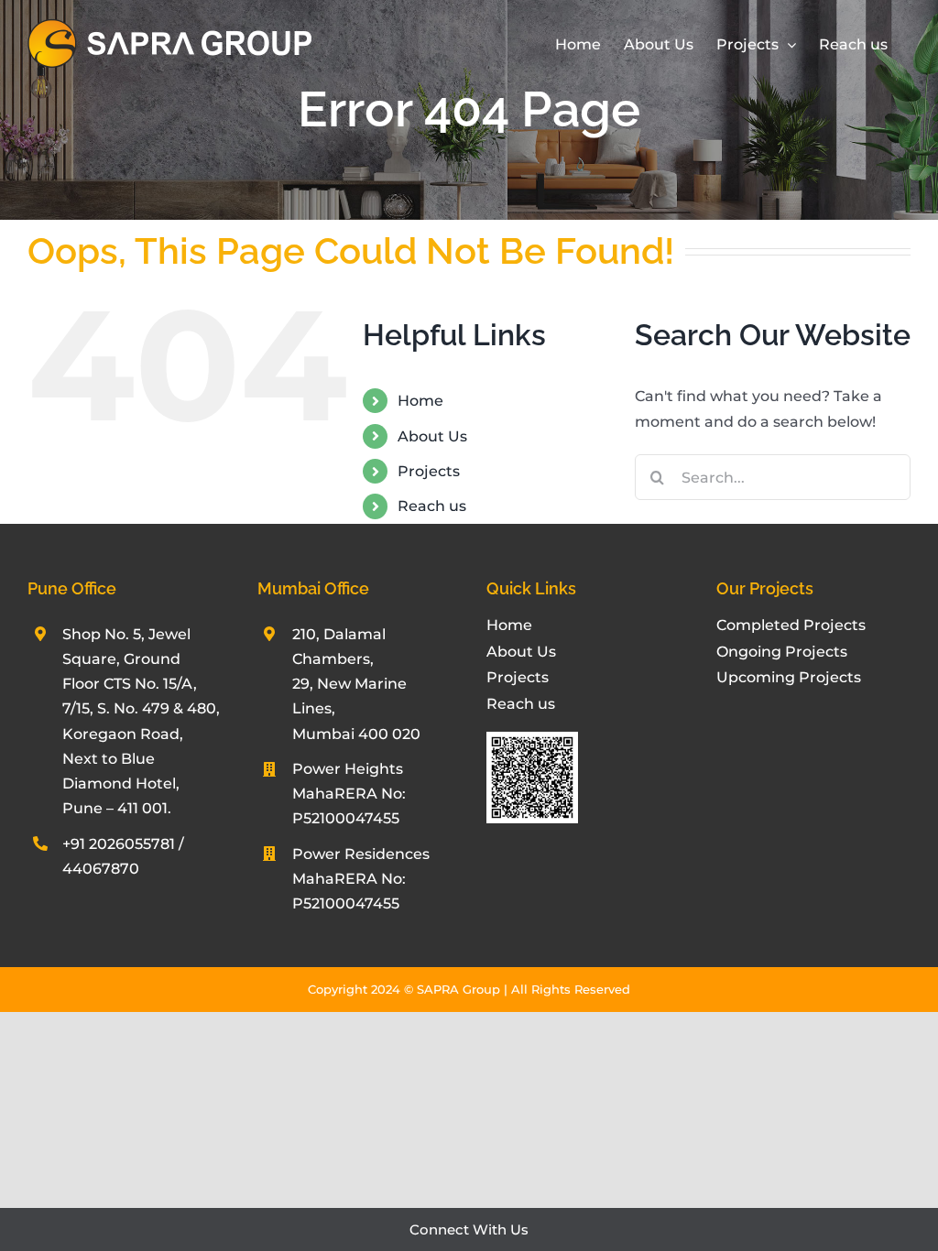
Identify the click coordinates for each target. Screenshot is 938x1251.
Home (420, 400)
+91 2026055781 (118, 844)
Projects (429, 471)
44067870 (100, 868)
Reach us (432, 506)
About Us (432, 436)
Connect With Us (469, 1229)
